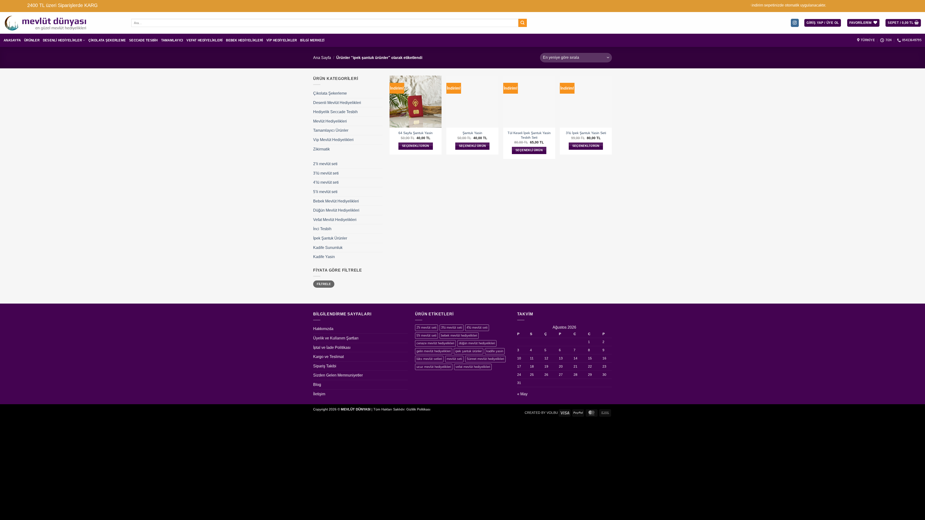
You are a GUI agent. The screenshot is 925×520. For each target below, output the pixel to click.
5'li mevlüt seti (426, 335)
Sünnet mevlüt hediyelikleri (485, 359)
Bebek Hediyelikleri (244, 40)
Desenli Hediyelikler (62, 40)
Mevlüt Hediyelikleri (330, 121)
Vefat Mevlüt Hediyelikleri (335, 220)
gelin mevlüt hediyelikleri (433, 351)
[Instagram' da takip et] (795, 23)
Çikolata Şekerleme (107, 40)
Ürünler (32, 40)
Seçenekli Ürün (415, 145)
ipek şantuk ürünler (468, 351)
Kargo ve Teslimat (328, 357)
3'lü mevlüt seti (451, 327)
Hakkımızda (323, 329)
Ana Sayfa (322, 58)
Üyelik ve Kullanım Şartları (335, 338)
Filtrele (324, 284)
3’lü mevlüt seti (326, 173)
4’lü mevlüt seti (326, 182)
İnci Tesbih (322, 229)
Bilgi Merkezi (312, 40)
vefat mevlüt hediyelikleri (473, 367)
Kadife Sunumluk (328, 248)
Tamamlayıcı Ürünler (330, 130)
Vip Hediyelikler (281, 40)
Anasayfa (12, 40)
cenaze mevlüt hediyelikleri (435, 343)
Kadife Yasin (324, 257)
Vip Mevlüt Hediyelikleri (333, 140)
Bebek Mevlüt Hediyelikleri (336, 201)
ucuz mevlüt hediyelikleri (433, 367)
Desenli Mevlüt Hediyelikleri (337, 103)
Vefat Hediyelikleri (204, 40)
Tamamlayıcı (172, 40)
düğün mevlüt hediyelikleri (477, 343)
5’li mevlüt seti (325, 192)
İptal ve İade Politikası (331, 347)
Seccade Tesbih (143, 40)
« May (522, 394)
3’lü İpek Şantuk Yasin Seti (586, 133)
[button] (822, 23)
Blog (317, 385)
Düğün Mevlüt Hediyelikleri (336, 210)
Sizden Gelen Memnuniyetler (338, 375)
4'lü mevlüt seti (477, 327)
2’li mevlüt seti (325, 164)
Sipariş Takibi (324, 366)
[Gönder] (522, 23)
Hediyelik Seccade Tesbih (335, 112)
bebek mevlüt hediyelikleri (459, 335)
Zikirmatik (321, 149)
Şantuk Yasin (472, 133)
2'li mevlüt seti (426, 327)
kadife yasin (494, 351)
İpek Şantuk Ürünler (330, 238)
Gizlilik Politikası (418, 409)
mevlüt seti (454, 359)
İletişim (319, 394)
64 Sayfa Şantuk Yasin (415, 133)
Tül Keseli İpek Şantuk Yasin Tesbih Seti (529, 135)
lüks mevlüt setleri (429, 359)
